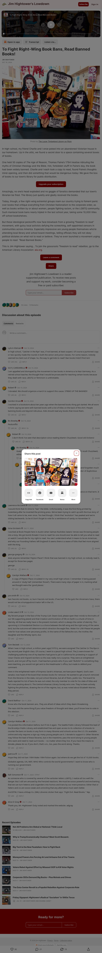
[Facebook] (40, 493)
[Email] (51, 493)
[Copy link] (28, 493)
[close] (76, 453)
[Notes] (62, 493)
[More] (73, 493)
